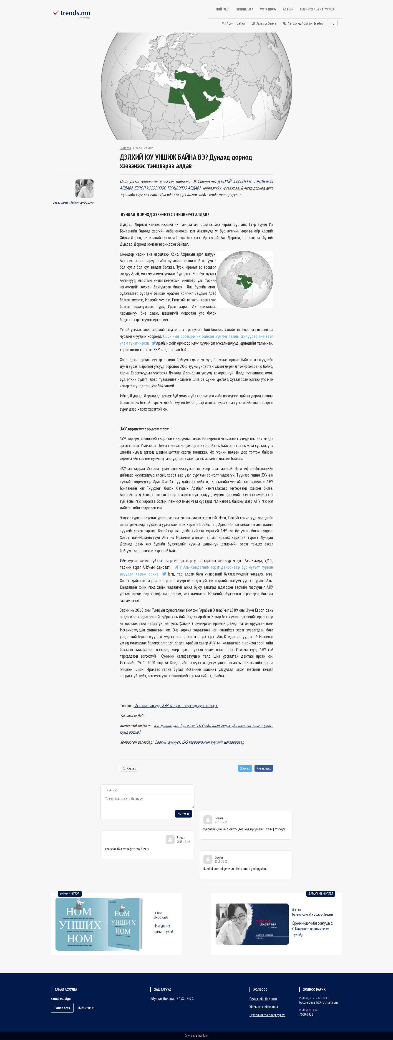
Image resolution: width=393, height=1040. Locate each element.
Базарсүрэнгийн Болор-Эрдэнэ (73, 202)
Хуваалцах (264, 768)
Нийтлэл (125, 148)
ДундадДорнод (163, 998)
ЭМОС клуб (161, 917)
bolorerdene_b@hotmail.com (318, 1002)
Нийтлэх (183, 813)
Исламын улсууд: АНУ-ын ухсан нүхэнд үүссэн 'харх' (176, 705)
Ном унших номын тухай (163, 928)
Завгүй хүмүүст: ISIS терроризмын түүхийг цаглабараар (199, 742)
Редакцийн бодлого (263, 998)
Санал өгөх (62, 1007)
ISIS (191, 998)
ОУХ (181, 998)
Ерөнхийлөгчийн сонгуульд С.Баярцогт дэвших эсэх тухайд (312, 928)
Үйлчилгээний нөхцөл (263, 1006)
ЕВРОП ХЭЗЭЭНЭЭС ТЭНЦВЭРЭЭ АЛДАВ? (167, 188)
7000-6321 (306, 1014)
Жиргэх (245, 768)
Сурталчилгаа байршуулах (267, 1014)
